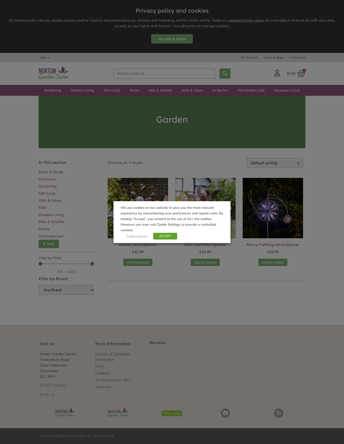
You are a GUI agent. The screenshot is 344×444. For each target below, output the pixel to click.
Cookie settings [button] (136, 236)
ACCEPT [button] (165, 236)
